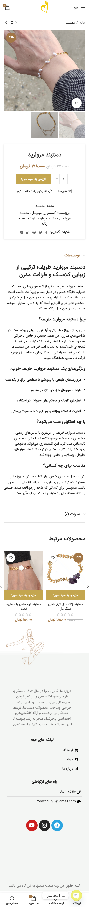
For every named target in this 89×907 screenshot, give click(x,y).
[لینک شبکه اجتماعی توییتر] (40, 232)
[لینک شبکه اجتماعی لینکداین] (28, 232)
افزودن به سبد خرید (33, 179)
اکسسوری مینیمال (44, 213)
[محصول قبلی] (16, 22)
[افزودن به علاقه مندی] (52, 557)
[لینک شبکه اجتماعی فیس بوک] (46, 232)
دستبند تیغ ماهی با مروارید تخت (23, 606)
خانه (82, 22)
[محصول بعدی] (6, 22)
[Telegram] (57, 825)
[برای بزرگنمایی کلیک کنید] (77, 103)
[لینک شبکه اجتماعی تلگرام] (22, 232)
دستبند (70, 22)
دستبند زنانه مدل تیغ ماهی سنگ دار (65, 606)
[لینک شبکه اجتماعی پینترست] (34, 232)
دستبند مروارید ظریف (43, 218)
